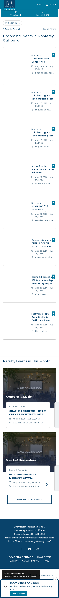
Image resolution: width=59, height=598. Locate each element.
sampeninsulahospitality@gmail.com (33, 537)
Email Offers (44, 557)
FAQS (46, 560)
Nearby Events (27, 361)
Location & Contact (20, 557)
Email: (8, 537)
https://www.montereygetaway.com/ (29, 541)
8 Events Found (11, 29)
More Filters (42, 14)
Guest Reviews (30, 560)
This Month (16, 15)
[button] (29, 499)
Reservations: (21, 534)
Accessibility (46, 575)
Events (14, 560)
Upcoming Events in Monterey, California (28, 38)
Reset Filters (49, 29)
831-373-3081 (38, 4)
